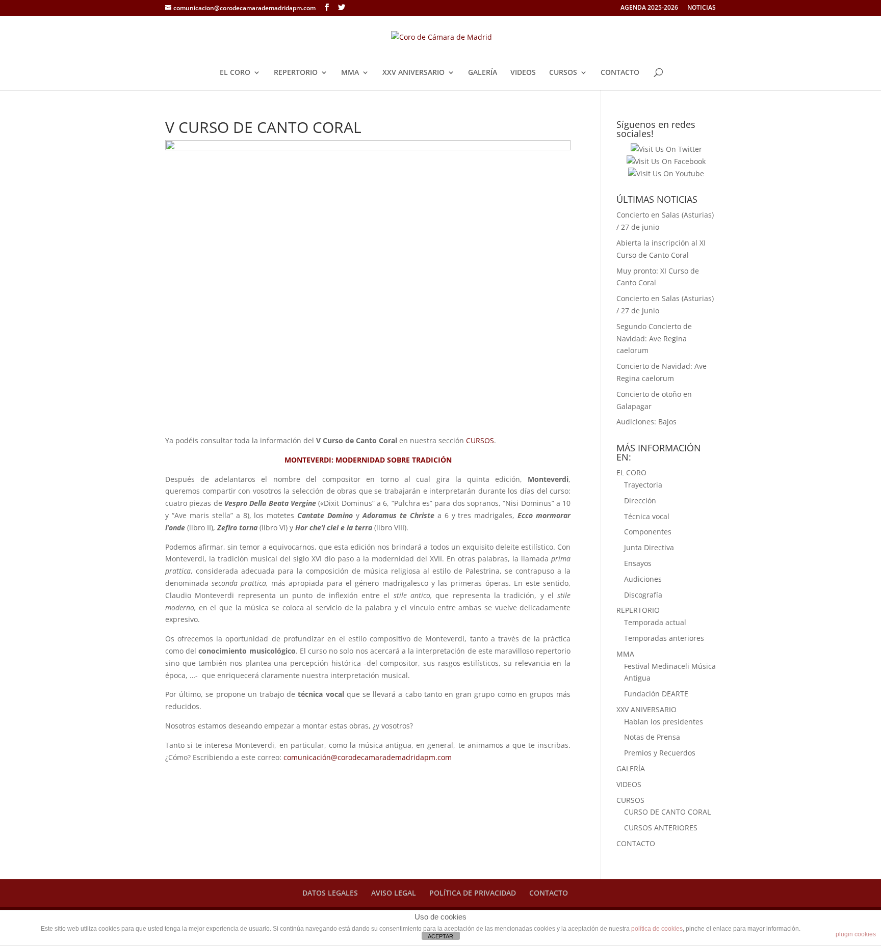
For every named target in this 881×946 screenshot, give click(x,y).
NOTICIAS (701, 8)
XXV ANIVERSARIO (413, 73)
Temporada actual (655, 622)
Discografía (643, 595)
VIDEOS (523, 73)
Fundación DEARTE (656, 693)
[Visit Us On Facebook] (666, 161)
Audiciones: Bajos (646, 421)
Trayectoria (643, 485)
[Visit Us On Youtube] (666, 173)
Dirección (640, 500)
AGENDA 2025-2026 (649, 8)
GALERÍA (482, 73)
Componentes (647, 531)
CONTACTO (620, 73)
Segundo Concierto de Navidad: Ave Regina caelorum (654, 338)
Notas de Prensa (652, 737)
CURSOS (563, 73)
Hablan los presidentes (663, 721)
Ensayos (638, 563)
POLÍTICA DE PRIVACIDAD (472, 893)
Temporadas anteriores (664, 638)
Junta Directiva (649, 547)
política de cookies (657, 928)
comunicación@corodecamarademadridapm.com (367, 757)
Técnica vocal (646, 516)
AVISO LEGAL (393, 893)
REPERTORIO (296, 73)
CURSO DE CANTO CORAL (667, 812)
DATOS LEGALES (330, 893)
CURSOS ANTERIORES (660, 827)
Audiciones (643, 579)
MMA (350, 73)
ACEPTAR (440, 936)
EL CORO (235, 73)
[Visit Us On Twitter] (666, 149)
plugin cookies (856, 934)
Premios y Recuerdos (659, 753)
